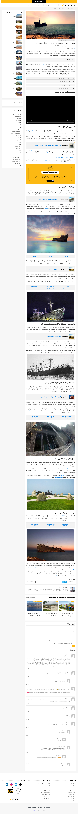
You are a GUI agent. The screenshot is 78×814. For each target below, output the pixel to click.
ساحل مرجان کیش (54, 575)
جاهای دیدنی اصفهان (71, 788)
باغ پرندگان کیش (36, 567)
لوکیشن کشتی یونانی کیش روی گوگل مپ (65, 157)
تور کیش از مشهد (34, 524)
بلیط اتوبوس (17, 120)
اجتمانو (68, 707)
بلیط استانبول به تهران (15, 133)
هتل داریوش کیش (34, 418)
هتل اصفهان (17, 150)
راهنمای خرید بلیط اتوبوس (45, 788)
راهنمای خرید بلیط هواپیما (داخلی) (43, 783)
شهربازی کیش (62, 515)
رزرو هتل (18, 127)
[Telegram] (65, 582)
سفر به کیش (63, 567)
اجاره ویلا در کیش (66, 525)
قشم (31, 151)
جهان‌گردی (48, 5)
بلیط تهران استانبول (16, 131)
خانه (60, 5)
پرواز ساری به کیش (66, 286)
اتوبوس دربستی (17, 124)
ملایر (57, 601)
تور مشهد (18, 144)
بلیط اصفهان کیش (50, 286)
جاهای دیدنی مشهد (71, 785)
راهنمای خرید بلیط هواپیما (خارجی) (43, 785)
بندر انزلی (72, 601)
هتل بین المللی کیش (66, 416)
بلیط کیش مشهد (66, 288)
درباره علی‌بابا (47, 807)
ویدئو (59, 40)
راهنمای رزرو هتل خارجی (45, 792)
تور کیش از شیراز (50, 525)
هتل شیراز (18, 148)
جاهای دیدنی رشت (71, 800)
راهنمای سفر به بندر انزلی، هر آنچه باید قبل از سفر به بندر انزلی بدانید (67, 615)
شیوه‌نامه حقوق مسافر (45, 800)
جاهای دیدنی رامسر (71, 792)
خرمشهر (46, 208)
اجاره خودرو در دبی (16, 114)
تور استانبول (17, 137)
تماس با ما (40, 807)
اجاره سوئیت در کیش (66, 524)
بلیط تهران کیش (34, 286)
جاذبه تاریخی (70, 579)
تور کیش (34, 256)
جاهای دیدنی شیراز (71, 790)
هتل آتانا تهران (17, 146)
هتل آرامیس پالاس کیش (66, 418)
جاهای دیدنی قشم (71, 796)
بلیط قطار (18, 118)
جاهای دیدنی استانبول (71, 798)
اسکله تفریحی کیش (58, 477)
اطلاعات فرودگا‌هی (46, 798)
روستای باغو (30, 130)
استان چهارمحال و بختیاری (37, 601)
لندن (49, 194)
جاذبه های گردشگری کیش (61, 130)
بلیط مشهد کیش (34, 288)
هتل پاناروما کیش (50, 418)
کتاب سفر (40, 5)
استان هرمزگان (72, 8)
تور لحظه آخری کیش (50, 524)
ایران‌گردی (55, 5)
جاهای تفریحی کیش (49, 160)
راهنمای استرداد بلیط (46, 794)
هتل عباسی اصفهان (16, 161)
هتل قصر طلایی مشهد (16, 163)
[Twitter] (63, 582)
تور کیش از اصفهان (34, 525)
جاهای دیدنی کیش (30, 411)
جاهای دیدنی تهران (71, 783)
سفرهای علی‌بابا (33, 810)
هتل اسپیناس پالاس (16, 159)
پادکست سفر (34, 5)
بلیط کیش (50, 256)
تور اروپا (18, 140)
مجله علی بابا (42, 64)
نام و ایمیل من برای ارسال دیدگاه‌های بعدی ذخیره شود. (63, 643)
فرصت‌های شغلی (32, 807)
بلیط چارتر (18, 122)
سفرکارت (18, 129)
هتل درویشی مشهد (16, 157)
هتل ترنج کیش (34, 416)
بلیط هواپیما (17, 116)
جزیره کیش (67, 8)
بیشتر (28, 5)
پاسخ (27, 668)
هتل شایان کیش (50, 416)
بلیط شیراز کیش (50, 288)
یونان (56, 153)
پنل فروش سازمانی (46, 796)
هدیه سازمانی (17, 165)
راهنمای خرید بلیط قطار (45, 790)
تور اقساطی (18, 135)
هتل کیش (66, 256)
